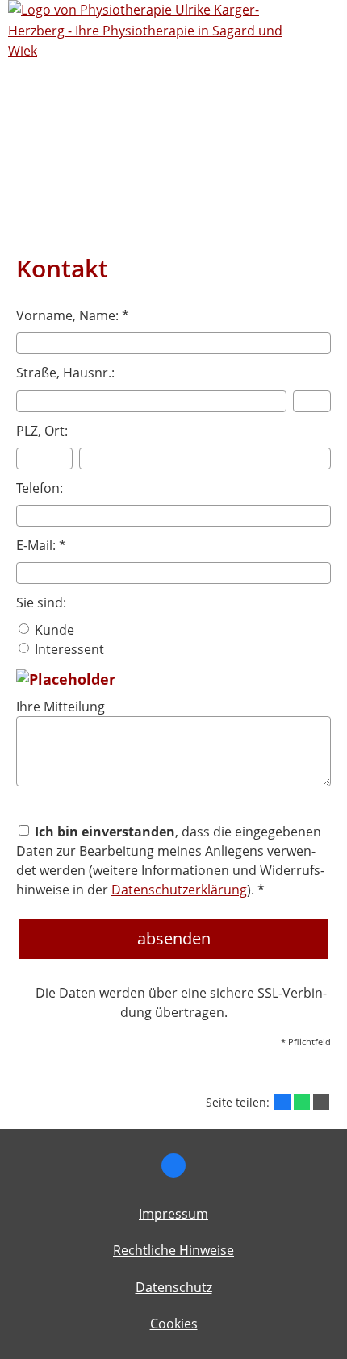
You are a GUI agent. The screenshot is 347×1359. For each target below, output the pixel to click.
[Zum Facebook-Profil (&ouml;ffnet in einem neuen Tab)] (173, 1165)
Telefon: (39, 488)
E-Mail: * (41, 545)
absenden (174, 938)
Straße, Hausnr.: (65, 372)
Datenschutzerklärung (179, 889)
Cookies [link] (174, 1323)
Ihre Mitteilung (60, 706)
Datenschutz (174, 1287)
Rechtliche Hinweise (173, 1250)
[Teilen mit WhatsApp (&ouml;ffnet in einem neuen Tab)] (302, 1102)
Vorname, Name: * (72, 315)
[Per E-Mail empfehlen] (321, 1102)
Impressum (173, 1214)
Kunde (52, 630)
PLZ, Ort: (42, 431)
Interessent (67, 649)
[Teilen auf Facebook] (282, 1102)
